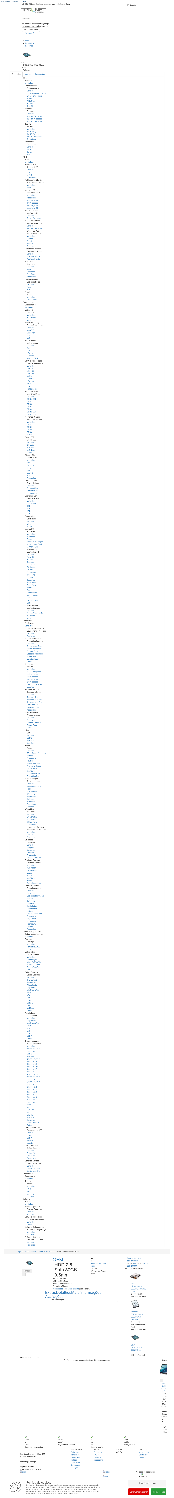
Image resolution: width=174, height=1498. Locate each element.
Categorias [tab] (16, 74)
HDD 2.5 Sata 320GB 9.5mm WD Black (138, 1289)
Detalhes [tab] (63, 1292)
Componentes (31, 1251)
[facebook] (72, 1471)
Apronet (21, 1251)
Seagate (134, 1311)
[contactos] (22, 38)
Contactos (98, 1452)
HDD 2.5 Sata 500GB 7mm (136, 1348)
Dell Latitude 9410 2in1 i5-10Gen (167, 1388)
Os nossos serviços (75, 1466)
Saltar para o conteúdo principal (13, 1)
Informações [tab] (40, 74)
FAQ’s (96, 1454)
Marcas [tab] (28, 74)
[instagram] (70, 1471)
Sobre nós (75, 1452)
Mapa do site (144, 1452)
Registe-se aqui (72, 1288)
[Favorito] (161, 1380)
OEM (133, 1344)
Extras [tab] (50, 1292)
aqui (134, 1263)
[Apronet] (87, 10)
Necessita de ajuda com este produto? (136, 1259)
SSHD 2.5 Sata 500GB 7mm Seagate (137, 1317)
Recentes (29, 45)
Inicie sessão (58, 1288)
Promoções (29, 40)
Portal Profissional (31, 29)
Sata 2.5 (52, 1251)
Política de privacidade (75, 1461)
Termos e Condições (75, 1456)
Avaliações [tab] (54, 1296)
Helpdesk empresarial (98, 1458)
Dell (163, 1383)
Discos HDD (43, 1251)
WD (132, 1283)
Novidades (29, 43)
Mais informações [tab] (86, 1292)
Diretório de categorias (143, 1456)
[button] (140, 5)
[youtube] (68, 1471)
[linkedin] (73, 1471)
